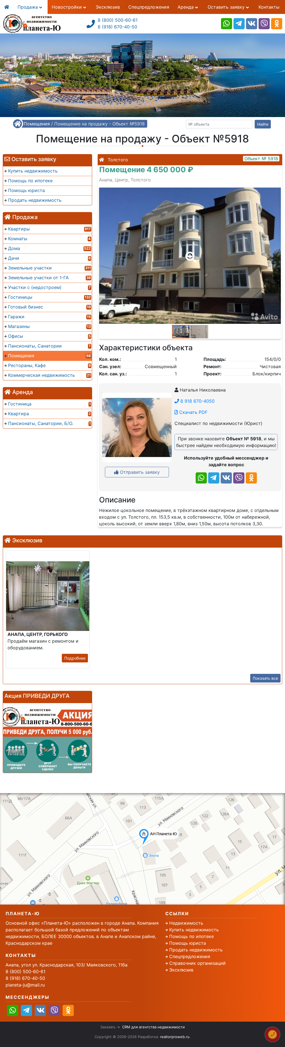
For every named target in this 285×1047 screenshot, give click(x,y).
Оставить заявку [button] (227, 7)
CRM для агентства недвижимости (153, 1027)
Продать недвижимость (196, 950)
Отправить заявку (139, 472)
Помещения (37, 124)
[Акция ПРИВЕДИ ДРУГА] (47, 738)
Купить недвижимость (194, 929)
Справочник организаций (197, 963)
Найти (262, 124)
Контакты (269, 7)
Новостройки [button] (67, 7)
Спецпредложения (148, 7)
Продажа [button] (28, 7)
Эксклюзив (108, 7)
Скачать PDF (192, 412)
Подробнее (74, 658)
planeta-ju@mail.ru (25, 985)
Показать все (265, 678)
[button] (189, 253)
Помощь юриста (187, 943)
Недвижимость (186, 923)
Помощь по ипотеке (191, 936)
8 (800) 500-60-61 (117, 20)
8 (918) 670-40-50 (117, 27)
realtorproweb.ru (175, 1036)
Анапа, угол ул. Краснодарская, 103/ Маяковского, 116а (66, 965)
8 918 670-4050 (197, 401)
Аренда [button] (186, 7)
